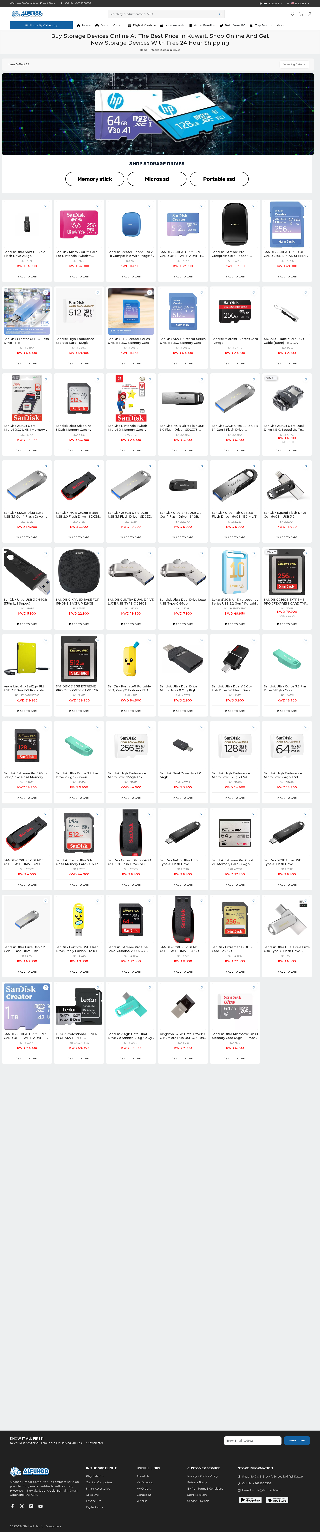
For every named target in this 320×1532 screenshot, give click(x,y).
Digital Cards (94, 1507)
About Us (143, 1476)
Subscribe (297, 1440)
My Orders (144, 1488)
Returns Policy (197, 1482)
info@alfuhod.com (267, 1490)
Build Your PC (235, 25)
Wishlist (142, 1501)
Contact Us (144, 1494)
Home (86, 25)
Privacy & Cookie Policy (202, 1476)
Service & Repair (198, 1501)
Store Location (197, 1494)
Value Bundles (205, 25)
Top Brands (263, 25)
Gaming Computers (99, 1482)
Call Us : (78, 3)
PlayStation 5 (95, 1476)
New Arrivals (174, 25)
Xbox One (92, 1494)
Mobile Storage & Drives (165, 49)
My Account (145, 1482)
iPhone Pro (93, 1501)
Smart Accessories (98, 1488)
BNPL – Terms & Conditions (205, 1488)
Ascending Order (292, 64)
